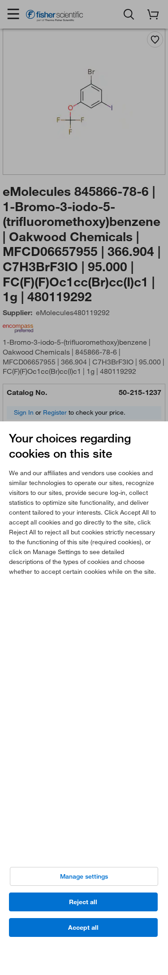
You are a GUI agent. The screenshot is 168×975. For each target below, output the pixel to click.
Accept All (83, 927)
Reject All (83, 902)
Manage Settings (84, 876)
